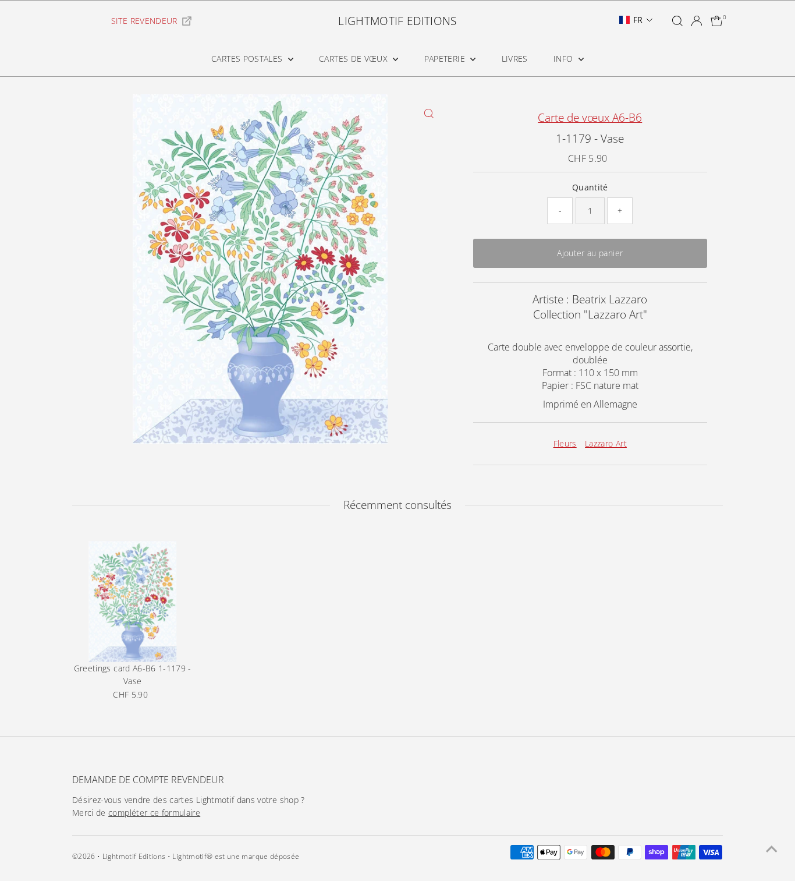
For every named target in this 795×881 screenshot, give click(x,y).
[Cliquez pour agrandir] (429, 113)
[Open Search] (677, 21)
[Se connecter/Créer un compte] (696, 21)
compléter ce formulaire (154, 812)
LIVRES (515, 58)
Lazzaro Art (606, 443)
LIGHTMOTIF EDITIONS (397, 21)
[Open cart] (717, 21)
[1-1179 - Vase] (132, 601)
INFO (564, 58)
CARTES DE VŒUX (354, 58)
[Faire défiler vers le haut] (771, 849)
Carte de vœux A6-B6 (590, 117)
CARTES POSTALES (248, 58)
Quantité (590, 187)
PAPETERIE (446, 58)
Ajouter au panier (590, 253)
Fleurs (565, 443)
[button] (636, 20)
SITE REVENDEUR (144, 20)
